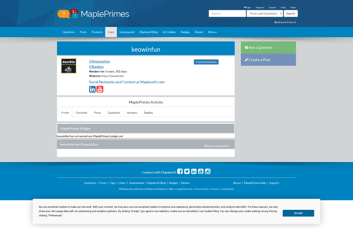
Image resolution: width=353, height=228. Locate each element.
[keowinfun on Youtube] (99, 91)
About (293, 7)
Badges (185, 32)
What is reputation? (216, 146)
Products (97, 32)
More (211, 32)
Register (260, 7)
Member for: (97, 71)
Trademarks (227, 189)
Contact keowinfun (206, 61)
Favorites (81, 112)
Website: (95, 76)
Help (283, 7)
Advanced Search (286, 22)
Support (272, 7)
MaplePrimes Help (255, 183)
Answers (132, 112)
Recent (199, 32)
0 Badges (96, 66)
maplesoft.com (184, 189)
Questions (69, 32)
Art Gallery (169, 32)
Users (111, 32)
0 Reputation (99, 61)
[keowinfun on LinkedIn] (92, 91)
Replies (148, 112)
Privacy (215, 189)
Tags (112, 183)
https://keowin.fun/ (113, 76)
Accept (298, 213)
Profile (65, 112)
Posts (83, 32)
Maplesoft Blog (149, 32)
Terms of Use (201, 189)
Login (248, 7)
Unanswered (127, 32)
